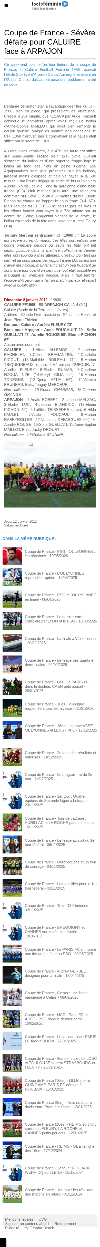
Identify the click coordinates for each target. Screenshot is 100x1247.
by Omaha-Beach (39, 1228)
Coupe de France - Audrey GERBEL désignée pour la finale (55, 973)
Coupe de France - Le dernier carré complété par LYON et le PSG (54, 619)
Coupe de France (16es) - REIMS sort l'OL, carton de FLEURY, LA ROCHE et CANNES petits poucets (61, 1128)
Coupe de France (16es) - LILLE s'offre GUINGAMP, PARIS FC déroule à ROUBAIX (57, 1084)
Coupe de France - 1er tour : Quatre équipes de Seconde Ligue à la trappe (56, 798)
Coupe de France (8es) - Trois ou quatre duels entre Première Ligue (58, 1104)
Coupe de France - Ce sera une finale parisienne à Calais (56, 995)
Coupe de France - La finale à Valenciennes (61, 638)
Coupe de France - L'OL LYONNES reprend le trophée (54, 575)
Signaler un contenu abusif (27, 1223)
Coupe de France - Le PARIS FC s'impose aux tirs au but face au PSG (60, 951)
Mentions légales (19, 1219)
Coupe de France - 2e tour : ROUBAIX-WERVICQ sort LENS (58, 1170)
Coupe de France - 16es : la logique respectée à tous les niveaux (54, 706)
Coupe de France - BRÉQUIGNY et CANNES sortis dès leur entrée (55, 929)
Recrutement (65, 1223)
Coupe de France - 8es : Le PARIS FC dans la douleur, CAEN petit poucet (57, 684)
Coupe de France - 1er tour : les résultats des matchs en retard (59, 1192)
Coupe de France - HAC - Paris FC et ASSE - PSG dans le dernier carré (56, 1016)
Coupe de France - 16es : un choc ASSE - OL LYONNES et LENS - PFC (60, 728)
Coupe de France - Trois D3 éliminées (56, 905)
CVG (42, 1219)
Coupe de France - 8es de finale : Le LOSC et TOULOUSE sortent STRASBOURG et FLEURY (61, 1062)
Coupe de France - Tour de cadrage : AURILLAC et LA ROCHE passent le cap (59, 820)
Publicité (12, 1228)
